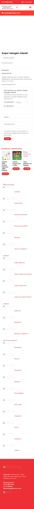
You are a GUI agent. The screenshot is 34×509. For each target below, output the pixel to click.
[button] (17, 7)
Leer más (5, 173)
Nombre (6, 117)
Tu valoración (9, 106)
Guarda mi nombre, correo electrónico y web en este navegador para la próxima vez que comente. (16, 133)
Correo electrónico (9, 124)
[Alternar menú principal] (30, 7)
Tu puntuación (9, 102)
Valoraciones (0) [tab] (7, 73)
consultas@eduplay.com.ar (11, 13)
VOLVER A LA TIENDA (8, 58)
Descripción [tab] (5, 70)
